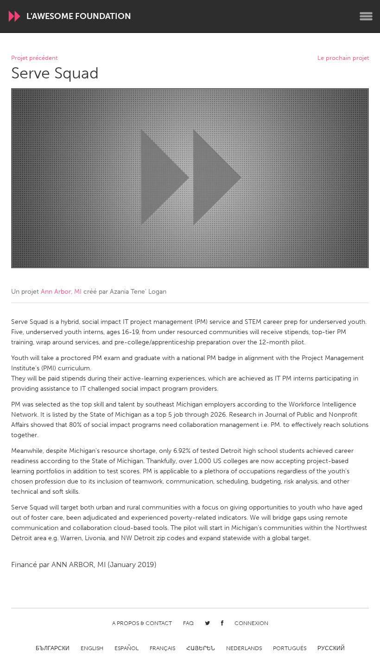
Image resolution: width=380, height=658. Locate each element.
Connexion (251, 623)
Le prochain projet (343, 58)
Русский (331, 648)
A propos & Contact (142, 623)
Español (126, 648)
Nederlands (244, 648)
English (92, 648)
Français (162, 648)
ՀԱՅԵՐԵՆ (200, 648)
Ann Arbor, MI (61, 292)
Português (289, 648)
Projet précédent (34, 58)
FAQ (188, 623)
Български (53, 648)
